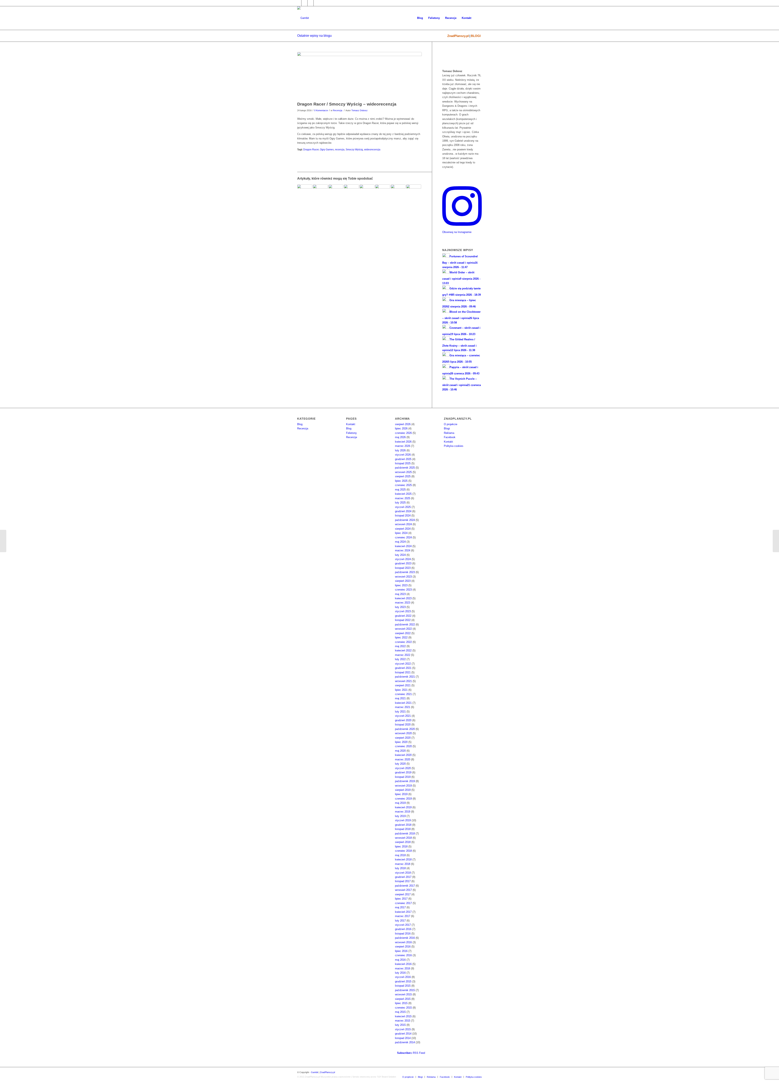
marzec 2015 (402, 1020)
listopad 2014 (403, 1038)
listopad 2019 (403, 776)
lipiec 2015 (401, 1003)
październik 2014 (405, 1042)
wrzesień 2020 (403, 733)
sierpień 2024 (403, 528)
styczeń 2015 (403, 1029)
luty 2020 (400, 763)
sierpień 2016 (403, 946)
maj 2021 (400, 698)
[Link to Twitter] (304, 3)
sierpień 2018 (403, 842)
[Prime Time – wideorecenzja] (3, 541)
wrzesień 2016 (403, 942)
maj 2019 (400, 802)
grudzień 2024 (403, 511)
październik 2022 (405, 624)
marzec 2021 (402, 707)
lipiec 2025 (401, 480)
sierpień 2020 (403, 737)
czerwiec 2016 (403, 955)
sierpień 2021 (403, 685)
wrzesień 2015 (403, 994)
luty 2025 (400, 502)
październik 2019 (405, 781)
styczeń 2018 (403, 872)
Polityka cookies (453, 445)
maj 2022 (400, 646)
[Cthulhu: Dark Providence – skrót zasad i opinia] (320, 191)
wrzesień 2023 (403, 576)
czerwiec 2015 (403, 1007)
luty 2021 (400, 711)
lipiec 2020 (401, 742)
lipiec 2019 (401, 794)
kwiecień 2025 (403, 493)
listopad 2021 (403, 672)
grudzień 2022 (403, 615)
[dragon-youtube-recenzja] (359, 75)
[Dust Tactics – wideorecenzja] (776, 541)
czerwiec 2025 (403, 485)
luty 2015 (400, 1024)
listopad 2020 (403, 724)
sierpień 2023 (403, 580)
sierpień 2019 (403, 789)
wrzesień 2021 (403, 681)
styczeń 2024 (403, 559)
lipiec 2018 (401, 846)
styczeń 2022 (403, 663)
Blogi (447, 428)
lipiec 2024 (401, 533)
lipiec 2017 (401, 898)
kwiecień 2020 (403, 755)
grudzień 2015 (403, 981)
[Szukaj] (478, 18)
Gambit (314, 1072)
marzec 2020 (402, 759)
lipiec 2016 (401, 951)
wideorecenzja (372, 149)
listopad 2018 (403, 829)
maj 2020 (400, 750)
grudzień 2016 (403, 929)
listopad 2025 (403, 463)
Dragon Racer (311, 149)
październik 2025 (405, 467)
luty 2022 (400, 659)
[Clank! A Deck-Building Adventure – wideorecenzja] (304, 191)
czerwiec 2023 (403, 589)
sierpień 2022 (403, 633)
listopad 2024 (403, 515)
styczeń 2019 (403, 820)
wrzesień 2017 (403, 889)
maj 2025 (400, 489)
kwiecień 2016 (403, 964)
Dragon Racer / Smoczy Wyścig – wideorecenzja (346, 104)
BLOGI (476, 35)
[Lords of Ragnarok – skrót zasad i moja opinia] (351, 191)
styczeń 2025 (403, 507)
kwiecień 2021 (403, 702)
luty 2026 (400, 450)
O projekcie (450, 424)
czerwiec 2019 (403, 798)
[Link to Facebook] (298, 3)
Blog (299, 424)
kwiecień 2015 (403, 1016)
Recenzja (337, 110)
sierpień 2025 (403, 476)
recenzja (339, 149)
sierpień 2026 (403, 424)
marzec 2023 (402, 602)
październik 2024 (405, 520)
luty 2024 (400, 554)
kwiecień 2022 (403, 650)
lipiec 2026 (401, 428)
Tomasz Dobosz (359, 110)
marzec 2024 (402, 550)
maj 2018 (400, 855)
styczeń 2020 (403, 768)
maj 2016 (400, 959)
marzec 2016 (402, 968)
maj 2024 (400, 541)
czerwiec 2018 (403, 850)
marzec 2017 (402, 916)
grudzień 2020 (403, 720)
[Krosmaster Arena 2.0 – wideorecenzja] (413, 191)
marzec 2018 (402, 863)
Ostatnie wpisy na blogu (314, 35)
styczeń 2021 (403, 715)
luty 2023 (400, 607)
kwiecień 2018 (403, 859)
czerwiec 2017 (403, 903)
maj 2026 (400, 437)
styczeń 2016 (403, 977)
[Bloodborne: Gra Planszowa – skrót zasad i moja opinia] (398, 191)
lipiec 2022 (401, 637)
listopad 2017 (403, 881)
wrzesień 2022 (403, 628)
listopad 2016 (403, 933)
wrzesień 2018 (403, 837)
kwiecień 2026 (403, 441)
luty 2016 (400, 972)
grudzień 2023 (403, 563)
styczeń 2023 (403, 611)
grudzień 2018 (403, 824)
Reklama (449, 432)
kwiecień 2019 (403, 807)
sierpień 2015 (403, 998)
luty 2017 (400, 920)
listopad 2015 (403, 985)
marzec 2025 (402, 498)
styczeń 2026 (403, 454)
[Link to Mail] (310, 3)
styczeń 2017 (403, 924)
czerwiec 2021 (403, 694)
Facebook (449, 437)
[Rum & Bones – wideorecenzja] (382, 191)
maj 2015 (400, 1011)
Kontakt (350, 424)
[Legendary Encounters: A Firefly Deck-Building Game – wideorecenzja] (366, 191)
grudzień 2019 (403, 772)
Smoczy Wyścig (354, 149)
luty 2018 (400, 868)
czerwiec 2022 (403, 641)
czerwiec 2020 (403, 746)
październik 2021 (405, 676)
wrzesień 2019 (403, 785)
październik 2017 (405, 885)
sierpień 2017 (403, 894)
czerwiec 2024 (403, 537)
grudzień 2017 (403, 876)
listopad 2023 (403, 567)
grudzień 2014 (403, 1033)
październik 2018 (405, 833)
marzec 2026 (402, 445)
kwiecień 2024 (403, 546)
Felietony (351, 432)
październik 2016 (405, 937)
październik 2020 (405, 729)
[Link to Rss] (317, 3)
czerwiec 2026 (403, 432)
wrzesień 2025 (403, 472)
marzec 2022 (402, 654)
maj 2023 (400, 594)
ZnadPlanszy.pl (458, 35)
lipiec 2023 (401, 585)
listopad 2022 (403, 620)
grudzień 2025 (403, 459)
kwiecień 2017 (403, 911)
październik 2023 (405, 572)
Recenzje (351, 437)
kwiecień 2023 (403, 598)
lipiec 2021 (401, 689)
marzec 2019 (402, 811)
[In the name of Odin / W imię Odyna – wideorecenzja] (335, 191)
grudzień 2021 (403, 667)
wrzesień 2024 (403, 524)
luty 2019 (400, 816)
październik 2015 (405, 990)
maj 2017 (400, 907)
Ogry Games (327, 149)
